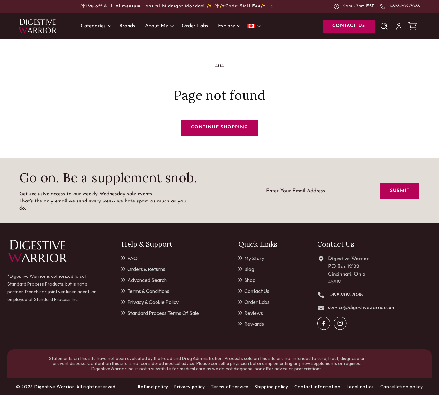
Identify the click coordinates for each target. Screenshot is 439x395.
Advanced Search (147, 280)
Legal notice (360, 386)
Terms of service (229, 386)
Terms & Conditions (148, 291)
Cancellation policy (401, 386)
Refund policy (153, 386)
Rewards (254, 324)
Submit (399, 190)
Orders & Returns (146, 269)
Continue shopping (219, 127)
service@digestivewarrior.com (362, 307)
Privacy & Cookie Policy (153, 302)
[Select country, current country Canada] (255, 26)
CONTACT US (348, 26)
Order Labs (257, 302)
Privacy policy (189, 386)
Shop (249, 280)
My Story (254, 258)
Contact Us (256, 291)
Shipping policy (271, 386)
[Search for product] (385, 26)
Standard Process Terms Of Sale (163, 313)
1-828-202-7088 (405, 6)
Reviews (253, 313)
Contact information (317, 386)
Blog (249, 269)
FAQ (132, 258)
